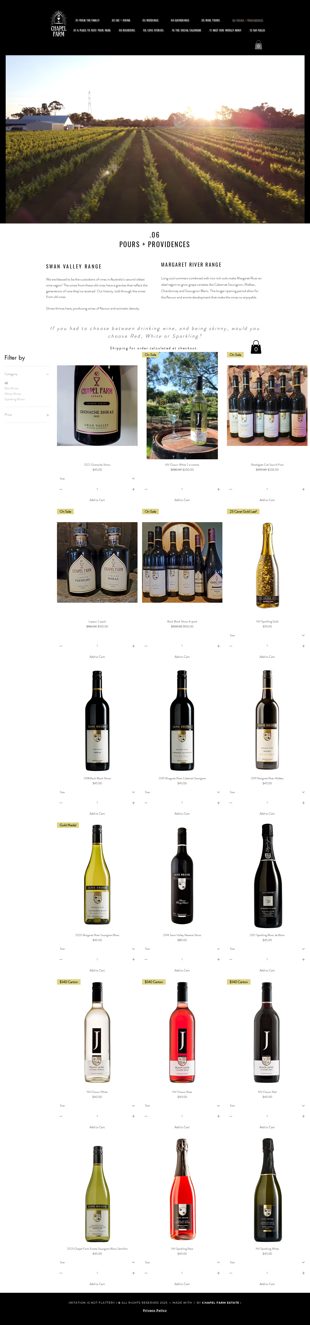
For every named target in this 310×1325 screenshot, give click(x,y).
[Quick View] (97, 405)
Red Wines (11, 388)
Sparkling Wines (15, 399)
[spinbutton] (97, 489)
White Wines (13, 393)
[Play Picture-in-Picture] (306, 217)
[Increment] (134, 489)
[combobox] (97, 478)
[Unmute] (4, 217)
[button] (258, 44)
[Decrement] (60, 489)
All (6, 383)
